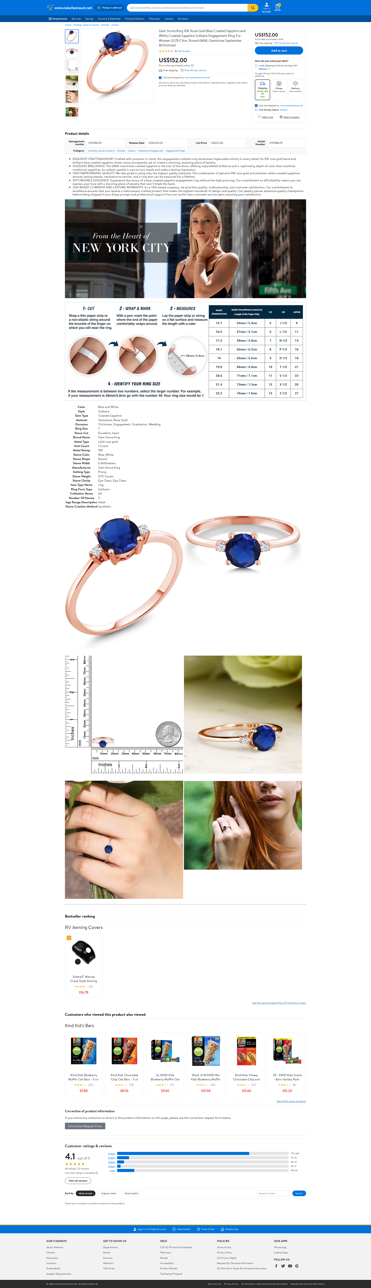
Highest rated (108, 1193)
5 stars (111, 1153)
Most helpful (131, 1193)
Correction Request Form (85, 1126)
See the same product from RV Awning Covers (279, 1003)
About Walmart (54, 1247)
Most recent (85, 1193)
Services (76, 18)
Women (105, 24)
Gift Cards (108, 1268)
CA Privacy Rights (227, 1258)
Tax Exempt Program (171, 1273)
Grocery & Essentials (109, 18)
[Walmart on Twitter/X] (283, 1266)
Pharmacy (154, 18)
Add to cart (279, 50)
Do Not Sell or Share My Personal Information (242, 1268)
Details (283, 109)
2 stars (111, 1166)
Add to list (267, 117)
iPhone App (280, 1247)
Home (68, 24)
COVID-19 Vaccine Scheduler (176, 1247)
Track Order (207, 1229)
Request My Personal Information (235, 1263)
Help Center (184, 1229)
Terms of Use (224, 1247)
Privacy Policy (224, 1252)
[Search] (253, 8)
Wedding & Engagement (151, 150)
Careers (169, 18)
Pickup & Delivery (135, 18)
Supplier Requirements (58, 1273)
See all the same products (291, 1101)
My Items (183, 18)
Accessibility (167, 1263)
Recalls (164, 1258)
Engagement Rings (175, 150)
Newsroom (52, 1258)
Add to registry (291, 117)
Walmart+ (108, 1263)
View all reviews (78, 1180)
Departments (60, 18)
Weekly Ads (231, 1229)
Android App (281, 1252)
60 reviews (184, 51)
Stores (106, 1252)
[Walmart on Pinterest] (297, 1266)
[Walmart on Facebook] (276, 1266)
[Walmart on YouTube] (290, 1266)
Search (299, 1193)
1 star (112, 1170)
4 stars (111, 1157)
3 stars (111, 1162)
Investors (51, 1263)
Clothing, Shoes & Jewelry (86, 24)
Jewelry (115, 24)
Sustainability (53, 1268)
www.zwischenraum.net (197, 77)
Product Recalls (168, 1268)
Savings (89, 18)
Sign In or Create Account (152, 1229)
